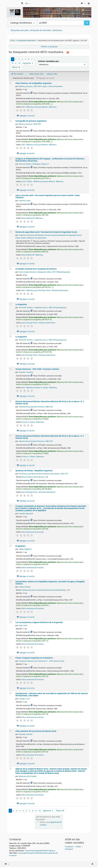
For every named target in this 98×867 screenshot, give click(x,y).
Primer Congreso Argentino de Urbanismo (34, 658)
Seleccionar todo (36, 74)
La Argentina (21, 304)
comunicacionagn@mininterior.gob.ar (40, 850)
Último (15, 67)
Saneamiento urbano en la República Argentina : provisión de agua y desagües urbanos (50, 583)
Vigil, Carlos (23, 625)
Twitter (78, 847)
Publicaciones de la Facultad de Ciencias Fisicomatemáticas (43, 590)
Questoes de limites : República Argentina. (34, 471)
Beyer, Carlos (53, 86)
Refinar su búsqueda (50, 47)
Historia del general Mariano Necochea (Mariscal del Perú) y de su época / (49, 402)
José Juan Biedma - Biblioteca (45, 107)
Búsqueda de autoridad (40, 30)
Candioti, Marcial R (26, 514)
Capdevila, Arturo (50, 307)
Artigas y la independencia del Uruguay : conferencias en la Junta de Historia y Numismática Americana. (49, 160)
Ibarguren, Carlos (54, 272)
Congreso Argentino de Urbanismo (41, 661)
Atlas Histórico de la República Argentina (33, 83)
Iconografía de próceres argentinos (30, 121)
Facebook (69, 847)
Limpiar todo (51, 74)
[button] (22, 3)
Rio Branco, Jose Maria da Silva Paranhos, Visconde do (43, 474)
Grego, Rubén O (30, 238)
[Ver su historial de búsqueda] (89, 3)
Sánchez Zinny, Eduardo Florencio (36, 407)
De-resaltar (18, 74)
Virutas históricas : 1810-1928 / (37, 369)
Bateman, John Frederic (28, 776)
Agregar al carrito (27, 115)
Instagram (69, 849)
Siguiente (27, 63)
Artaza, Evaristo (25, 587)
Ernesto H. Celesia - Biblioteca (45, 387)
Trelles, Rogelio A (25, 549)
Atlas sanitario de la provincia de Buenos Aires (35, 731)
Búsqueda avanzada (19, 30)
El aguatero (20, 546)
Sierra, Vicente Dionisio (27, 272)
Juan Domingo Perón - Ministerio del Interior (51, 290)
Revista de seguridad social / (46, 232)
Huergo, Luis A (24, 699)
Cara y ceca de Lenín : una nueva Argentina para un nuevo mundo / (47, 196)
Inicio (12, 40)
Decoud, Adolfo (24, 164)
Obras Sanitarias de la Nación (33, 532)
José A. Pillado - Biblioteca (31, 181)
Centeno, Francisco (26, 372)
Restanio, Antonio (25, 734)
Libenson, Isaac (24, 201)
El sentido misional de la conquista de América (36, 269)
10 (19, 63)
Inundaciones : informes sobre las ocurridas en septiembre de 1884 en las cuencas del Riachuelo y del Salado (51, 694)
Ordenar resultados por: (48, 61)
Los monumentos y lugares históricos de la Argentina (39, 622)
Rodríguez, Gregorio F (40, 164)
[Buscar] (86, 22)
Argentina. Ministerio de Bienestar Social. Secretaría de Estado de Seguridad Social (50, 235)
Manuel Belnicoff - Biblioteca (32, 218)
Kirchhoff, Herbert (26, 307)
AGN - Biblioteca (28, 107)
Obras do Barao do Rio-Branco (32, 477)
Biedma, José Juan (30, 86)
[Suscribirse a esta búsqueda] (68, 52)
